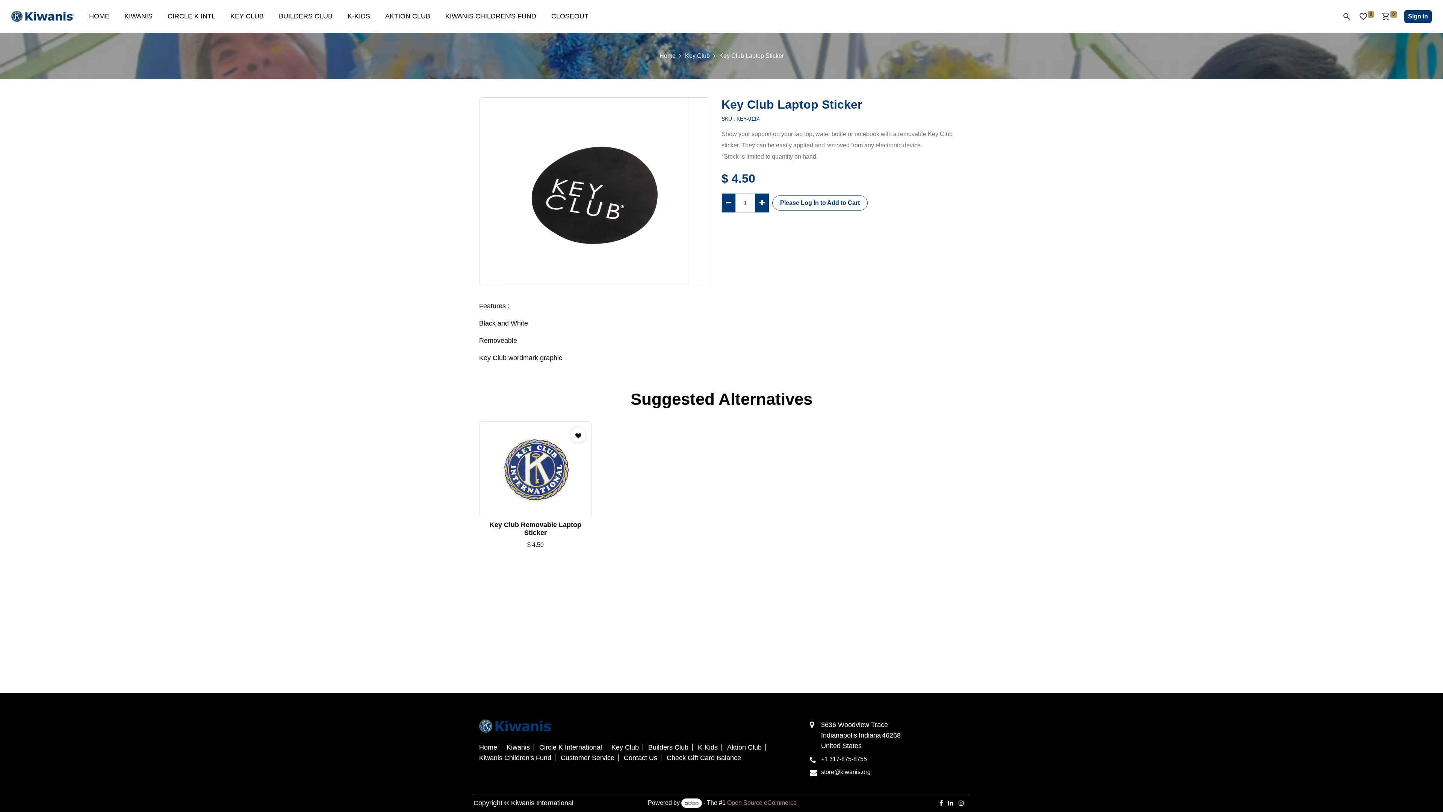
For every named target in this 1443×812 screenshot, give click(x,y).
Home (667, 56)
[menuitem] (99, 16)
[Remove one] (729, 202)
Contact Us (640, 757)
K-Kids (708, 747)
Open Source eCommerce (762, 803)
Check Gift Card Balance (704, 757)
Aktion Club (744, 747)
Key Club (697, 56)
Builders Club (668, 747)
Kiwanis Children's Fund (515, 757)
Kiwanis (518, 747)
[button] (820, 203)
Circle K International (570, 747)
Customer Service (587, 757)
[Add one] (762, 202)
